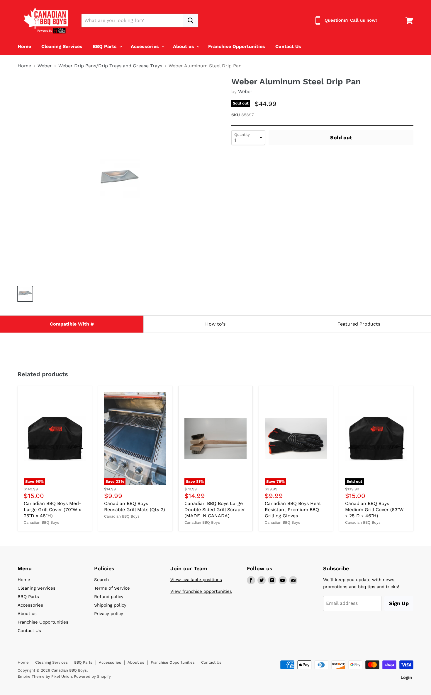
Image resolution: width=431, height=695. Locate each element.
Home (24, 46)
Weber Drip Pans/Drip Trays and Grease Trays (110, 66)
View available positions (196, 579)
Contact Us (288, 46)
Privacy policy (108, 613)
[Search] (190, 20)
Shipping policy (110, 605)
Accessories (145, 46)
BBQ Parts (105, 46)
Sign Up (399, 603)
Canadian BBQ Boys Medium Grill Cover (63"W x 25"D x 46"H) (374, 509)
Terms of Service (112, 588)
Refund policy (108, 596)
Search (101, 579)
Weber (45, 66)
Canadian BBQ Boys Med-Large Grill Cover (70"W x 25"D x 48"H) (52, 509)
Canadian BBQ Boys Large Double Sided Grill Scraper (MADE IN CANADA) (214, 509)
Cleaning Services (61, 46)
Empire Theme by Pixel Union (45, 676)
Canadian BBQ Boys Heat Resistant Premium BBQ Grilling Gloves (293, 509)
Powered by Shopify (92, 676)
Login (406, 677)
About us (184, 46)
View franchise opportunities (201, 591)
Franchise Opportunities (236, 46)
